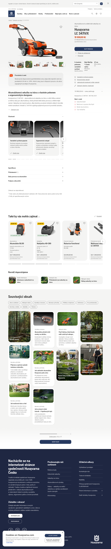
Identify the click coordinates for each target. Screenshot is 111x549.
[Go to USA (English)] (101, 3)
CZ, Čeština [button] (20, 9)
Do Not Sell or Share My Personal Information (53, 540)
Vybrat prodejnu (98, 9)
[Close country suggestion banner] (108, 3)
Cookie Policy (9, 542)
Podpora (90, 9)
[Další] (63, 65)
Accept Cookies (53, 535)
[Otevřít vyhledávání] (92, 14)
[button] (19, 13)
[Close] (62, 532)
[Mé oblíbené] (101, 14)
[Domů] (11, 13)
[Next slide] (103, 241)
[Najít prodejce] (96, 14)
